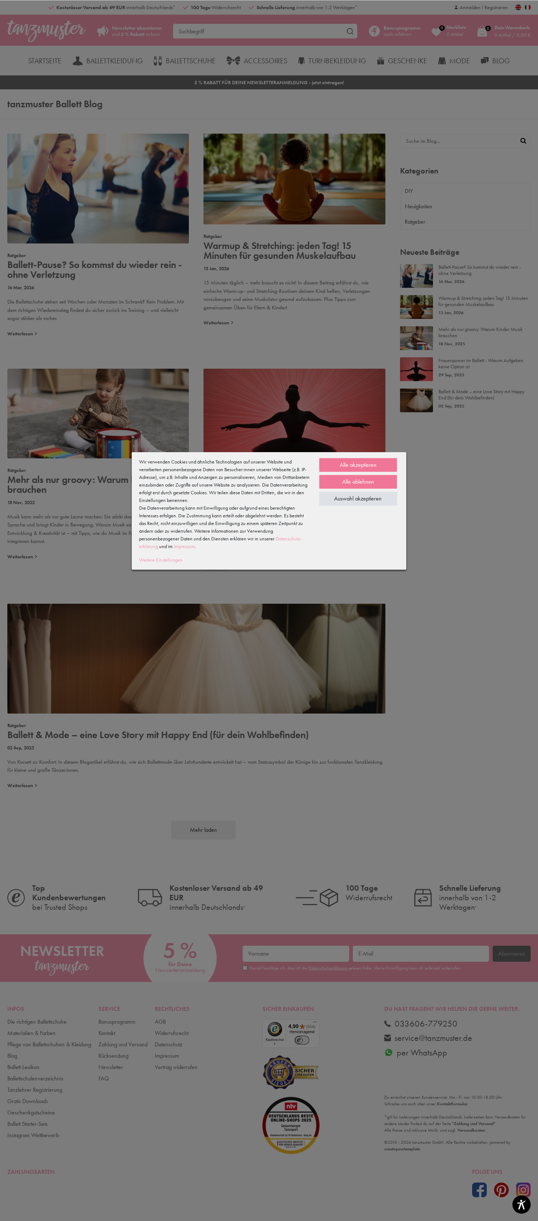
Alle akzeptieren (358, 465)
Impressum (184, 546)
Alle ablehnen (358, 481)
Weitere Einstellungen (161, 559)
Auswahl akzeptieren (358, 498)
